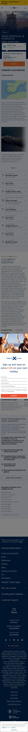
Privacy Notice (4, 727)
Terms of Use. (13, 727)
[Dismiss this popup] (26, 335)
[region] (14, 726)
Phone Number (5, 386)
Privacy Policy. (11, 391)
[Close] (26, 723)
